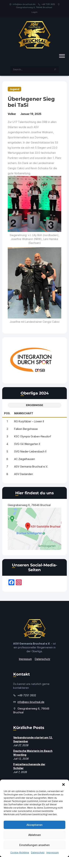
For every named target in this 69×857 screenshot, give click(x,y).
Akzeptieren (34, 825)
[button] (63, 784)
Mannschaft (23, 413)
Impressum (52, 852)
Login (34, 12)
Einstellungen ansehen (34, 845)
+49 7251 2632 (48, 4)
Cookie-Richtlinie (19, 852)
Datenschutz (38, 852)
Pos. (7, 413)
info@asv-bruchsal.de (24, 4)
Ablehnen (34, 835)
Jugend (14, 89)
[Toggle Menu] (62, 56)
